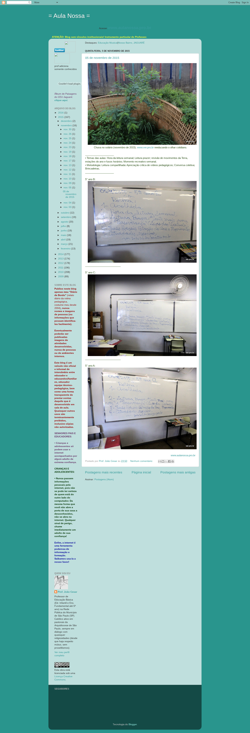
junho (64, 230)
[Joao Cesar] (62, 62)
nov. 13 (68, 165)
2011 (61, 267)
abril (63, 239)
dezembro (66, 121)
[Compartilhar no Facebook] (169, 461)
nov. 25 (68, 138)
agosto (65, 221)
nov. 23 (68, 147)
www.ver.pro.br (145, 147)
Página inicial (141, 472)
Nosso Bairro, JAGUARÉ (131, 43)
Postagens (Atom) (104, 479)
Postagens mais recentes (103, 472)
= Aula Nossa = (69, 15)
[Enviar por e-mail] (159, 461)
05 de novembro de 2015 (102, 58)
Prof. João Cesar (67, 592)
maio (64, 235)
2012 (61, 263)
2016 (61, 112)
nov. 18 (68, 156)
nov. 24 (68, 143)
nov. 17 (68, 160)
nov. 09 (68, 183)
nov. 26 (68, 134)
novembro (66, 125)
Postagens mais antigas (178, 472)
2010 (61, 272)
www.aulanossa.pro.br (129, 27)
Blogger (133, 724)
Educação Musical (108, 43)
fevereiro (66, 248)
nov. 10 (68, 178)
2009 (61, 276)
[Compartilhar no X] (166, 461)
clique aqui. (61, 100)
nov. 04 (68, 202)
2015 (61, 117)
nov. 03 (68, 207)
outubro (65, 212)
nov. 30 (68, 129)
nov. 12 (68, 169)
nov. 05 (68, 187)
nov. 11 (68, 174)
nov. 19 (68, 152)
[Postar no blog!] (163, 461)
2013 (61, 258)
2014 (61, 254)
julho (64, 226)
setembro (66, 217)
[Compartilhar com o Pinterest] (172, 461)
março (64, 244)
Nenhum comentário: (142, 461)
